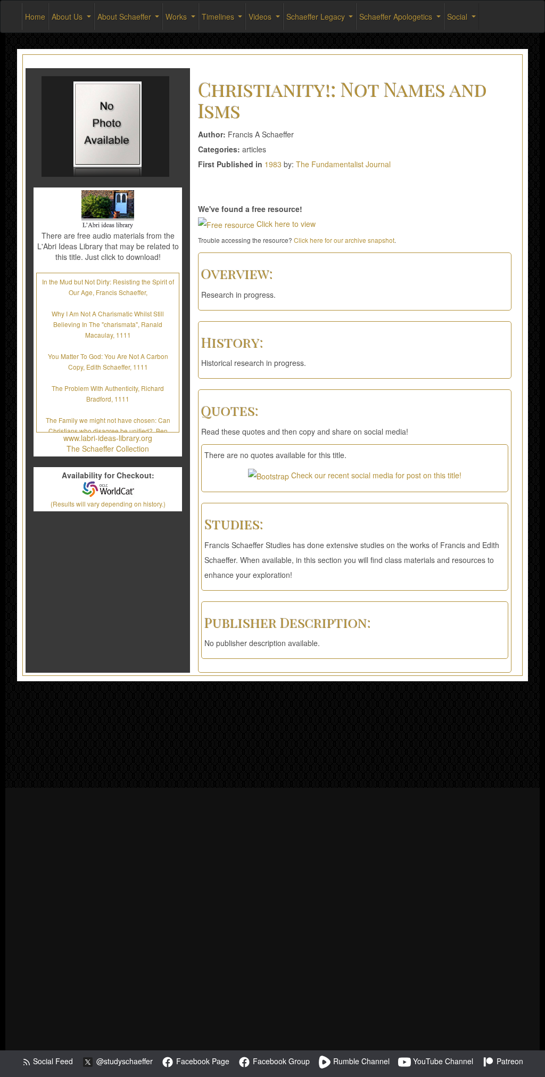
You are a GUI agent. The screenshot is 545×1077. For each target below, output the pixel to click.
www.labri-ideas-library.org (107, 438)
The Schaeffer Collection (108, 448)
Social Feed (52, 1061)
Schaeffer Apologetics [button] (396, 16)
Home (35, 16)
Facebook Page (201, 1061)
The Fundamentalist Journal (343, 164)
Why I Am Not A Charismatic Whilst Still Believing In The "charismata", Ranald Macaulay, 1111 (108, 324)
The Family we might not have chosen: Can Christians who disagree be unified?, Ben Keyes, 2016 (108, 430)
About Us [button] (68, 16)
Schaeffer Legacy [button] (316, 16)
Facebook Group (280, 1061)
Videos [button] (261, 16)
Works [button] (177, 16)
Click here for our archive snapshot (344, 239)
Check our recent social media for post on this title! (375, 475)
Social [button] (458, 16)
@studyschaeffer (123, 1061)
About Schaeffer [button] (125, 16)
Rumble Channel (360, 1061)
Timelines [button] (219, 16)
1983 (273, 164)
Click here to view (285, 223)
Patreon (508, 1061)
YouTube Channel (442, 1061)
